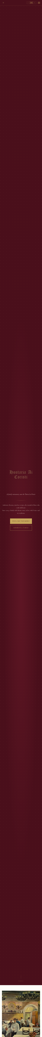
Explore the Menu (21, 521)
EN (31, 2)
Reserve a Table (21, 528)
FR (34, 2)
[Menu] (39, 3)
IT (28, 2)
